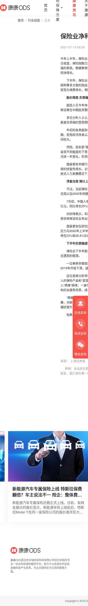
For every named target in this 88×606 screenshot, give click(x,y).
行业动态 (34, 20)
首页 (21, 20)
